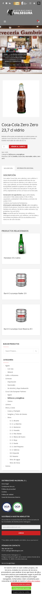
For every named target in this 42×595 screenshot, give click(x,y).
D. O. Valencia (14, 450)
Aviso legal (5, 484)
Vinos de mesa (15, 463)
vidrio (35, 156)
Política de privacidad (9, 489)
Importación (12, 382)
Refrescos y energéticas (16, 154)
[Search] (36, 351)
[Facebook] (3, 3)
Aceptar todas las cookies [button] (21, 592)
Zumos (10, 401)
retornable (28, 156)
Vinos (9, 417)
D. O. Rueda (14, 443)
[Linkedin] (9, 3)
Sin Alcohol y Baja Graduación (18, 388)
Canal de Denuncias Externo (11, 497)
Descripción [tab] (8, 168)
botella (15, 156)
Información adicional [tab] (25, 168)
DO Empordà (14, 453)
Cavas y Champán (14, 411)
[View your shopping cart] (38, 21)
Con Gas (10, 369)
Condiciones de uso (8, 486)
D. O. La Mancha (15, 424)
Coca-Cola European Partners (15, 391)
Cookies (4, 492)
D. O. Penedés (15, 430)
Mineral (10, 372)
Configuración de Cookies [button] (21, 588)
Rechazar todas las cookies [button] (21, 584)
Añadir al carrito (18, 146)
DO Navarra (14, 456)
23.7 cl (10, 156)
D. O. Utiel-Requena (16, 447)
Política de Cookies (33, 581)
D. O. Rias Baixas (16, 434)
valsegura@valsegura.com (14, 551)
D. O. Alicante (14, 421)
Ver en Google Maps (8, 563)
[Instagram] (6, 3)
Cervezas (8, 379)
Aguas (7, 366)
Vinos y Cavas (10, 408)
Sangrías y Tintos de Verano (17, 414)
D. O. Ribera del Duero (17, 437)
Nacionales (11, 385)
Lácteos (8, 404)
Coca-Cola (21, 156)
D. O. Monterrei (15, 427)
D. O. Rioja (13, 440)
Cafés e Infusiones (11, 375)
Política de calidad (7, 494)
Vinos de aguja (15, 460)
